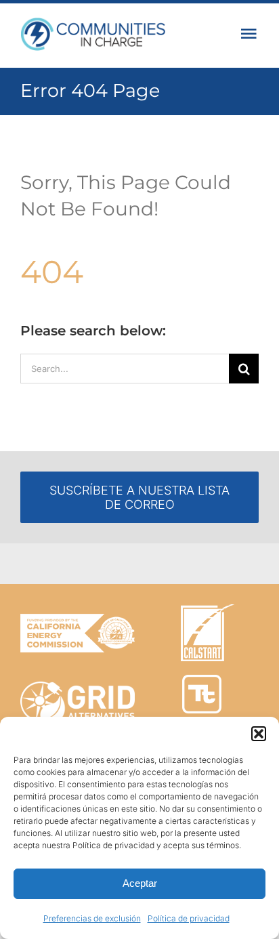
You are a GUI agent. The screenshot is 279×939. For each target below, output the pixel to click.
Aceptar (140, 883)
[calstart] (207, 610)
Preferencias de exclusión (92, 918)
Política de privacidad (189, 918)
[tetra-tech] (202, 680)
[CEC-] (77, 619)
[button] (258, 733)
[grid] (77, 687)
